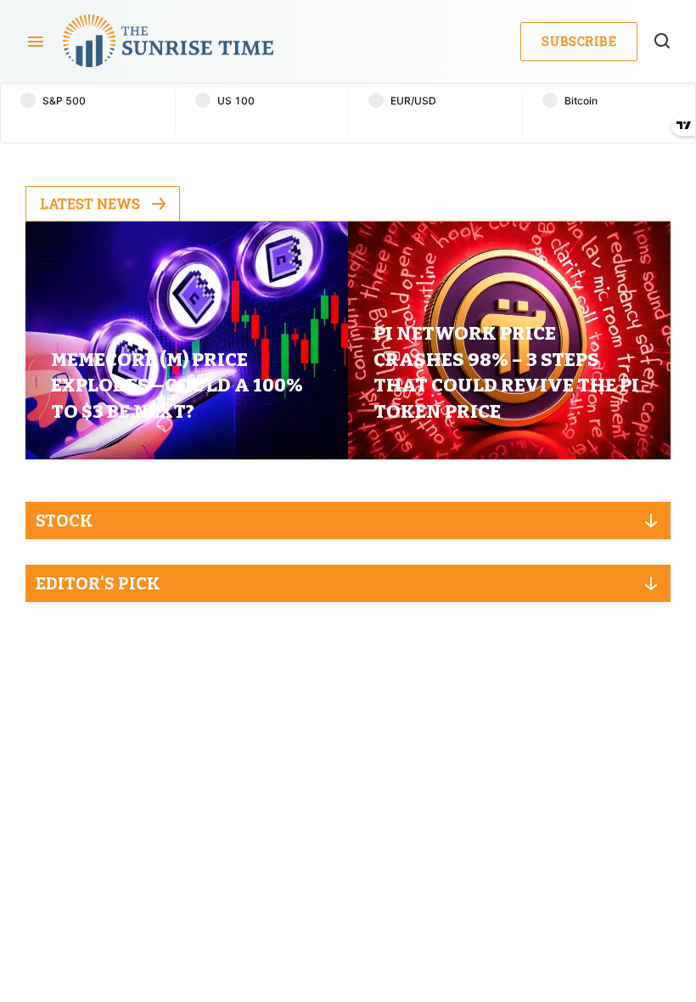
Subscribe (579, 41)
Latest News (90, 203)
